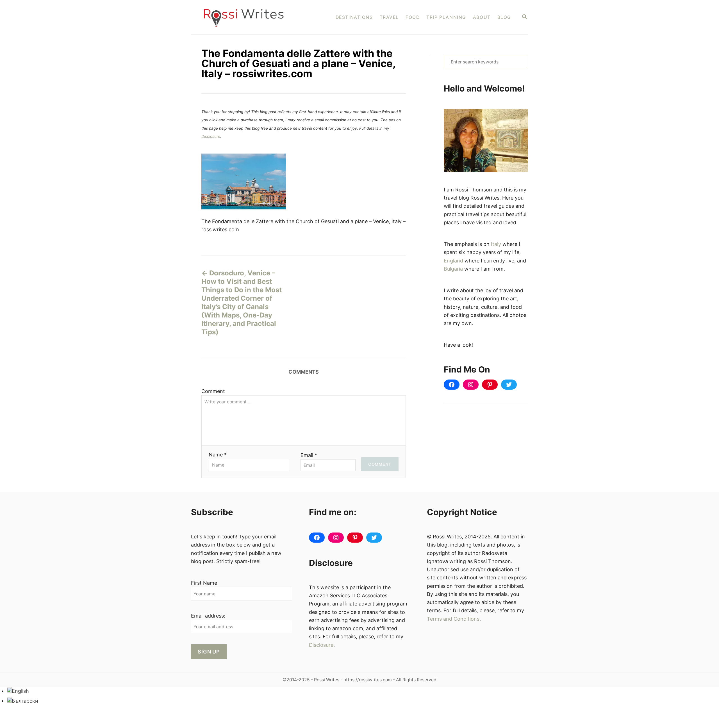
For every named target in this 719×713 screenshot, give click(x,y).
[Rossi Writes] (247, 17)
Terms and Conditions (453, 619)
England (453, 261)
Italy (496, 244)
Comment (213, 391)
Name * (218, 455)
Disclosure (210, 136)
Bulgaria (453, 269)
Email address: (208, 616)
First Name (204, 583)
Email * (309, 455)
